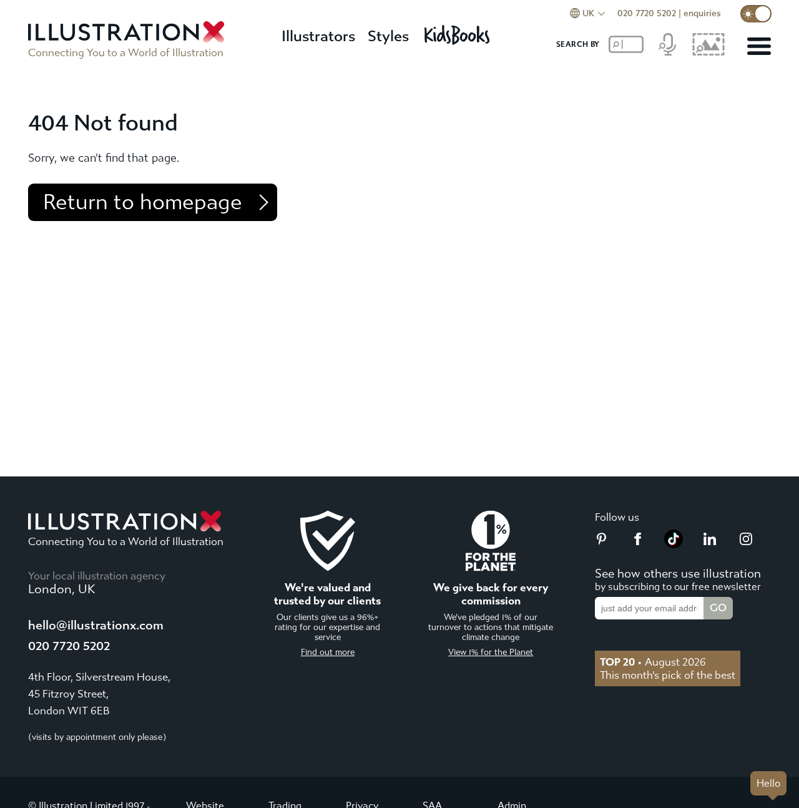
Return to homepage (142, 202)
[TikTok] (673, 544)
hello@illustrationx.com (96, 625)
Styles (388, 36)
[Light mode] (755, 13)
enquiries (702, 13)
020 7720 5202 (646, 13)
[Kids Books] (458, 31)
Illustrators (318, 36)
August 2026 (653, 662)
